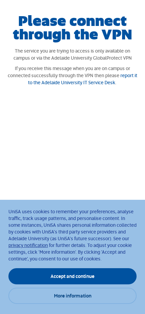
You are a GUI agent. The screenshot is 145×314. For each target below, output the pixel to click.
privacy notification (28, 245)
